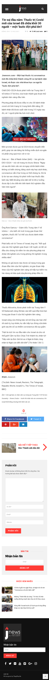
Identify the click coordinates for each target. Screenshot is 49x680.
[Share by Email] (23, 424)
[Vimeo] (25, 663)
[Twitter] (10, 663)
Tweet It (37, 419)
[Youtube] (20, 663)
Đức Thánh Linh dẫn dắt (29, 448)
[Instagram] (35, 663)
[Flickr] (15, 663)
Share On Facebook (15, 419)
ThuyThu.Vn (17, 676)
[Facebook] (5, 663)
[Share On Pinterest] (6, 424)
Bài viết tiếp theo (28, 445)
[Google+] (30, 663)
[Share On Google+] (14, 424)
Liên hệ (6, 674)
